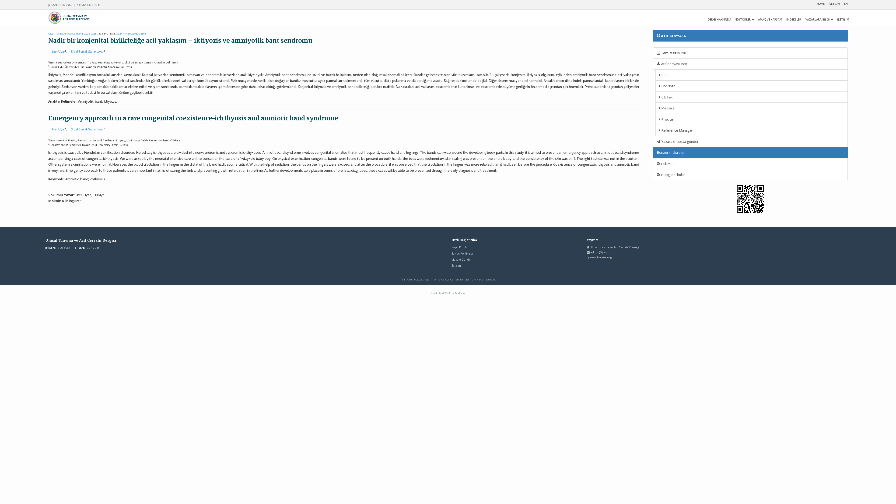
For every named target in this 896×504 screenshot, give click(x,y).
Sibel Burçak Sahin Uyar (87, 51)
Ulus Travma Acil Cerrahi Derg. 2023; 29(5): (73, 33)
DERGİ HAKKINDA (719, 19)
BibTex (666, 97)
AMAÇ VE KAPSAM (770, 19)
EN (846, 3)
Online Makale (455, 293)
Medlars (667, 108)
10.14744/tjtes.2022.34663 (131, 33)
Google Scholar (672, 174)
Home (821, 3)
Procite (666, 119)
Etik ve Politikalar (462, 253)
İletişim (456, 265)
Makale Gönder (462, 259)
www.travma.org (601, 257)
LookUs (436, 293)
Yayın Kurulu (460, 247)
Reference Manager (676, 130)
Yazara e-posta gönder (679, 141)
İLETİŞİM (834, 3)
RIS (663, 75)
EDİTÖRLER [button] (743, 19)
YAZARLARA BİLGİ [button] (818, 19)
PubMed (667, 163)
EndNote (668, 86)
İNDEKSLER (793, 19)
